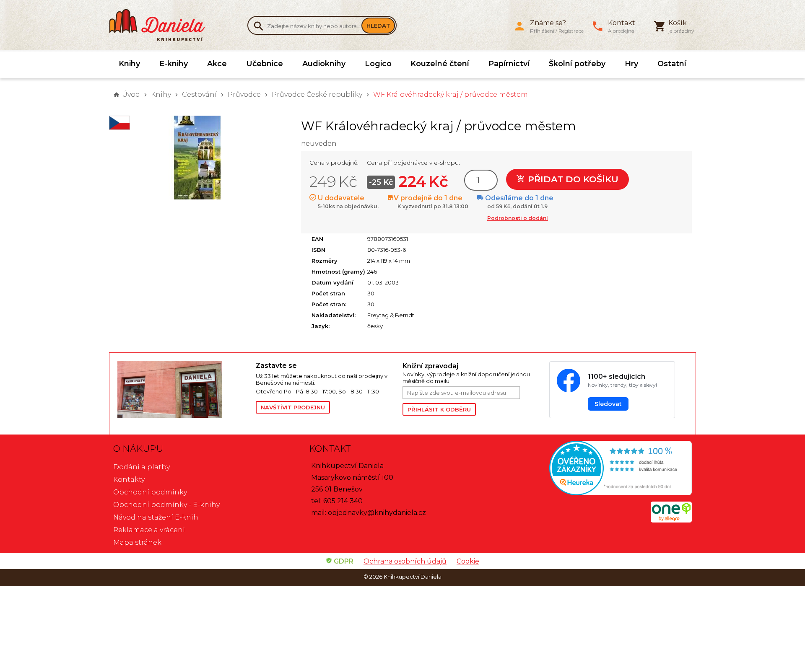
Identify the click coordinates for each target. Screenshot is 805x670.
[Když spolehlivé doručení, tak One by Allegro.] (671, 520)
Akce (217, 63)
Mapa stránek (137, 542)
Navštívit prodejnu (293, 407)
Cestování (199, 94)
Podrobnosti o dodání (517, 218)
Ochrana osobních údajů (405, 561)
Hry (631, 63)
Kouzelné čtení (439, 63)
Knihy (129, 63)
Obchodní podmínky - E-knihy (166, 505)
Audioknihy (323, 63)
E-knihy (173, 63)
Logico (378, 63)
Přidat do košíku (571, 179)
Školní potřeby (577, 63)
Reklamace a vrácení (149, 530)
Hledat (378, 25)
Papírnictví (509, 63)
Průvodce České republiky (317, 94)
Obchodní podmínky (150, 492)
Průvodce (244, 94)
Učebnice (264, 63)
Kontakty (129, 480)
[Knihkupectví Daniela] (161, 25)
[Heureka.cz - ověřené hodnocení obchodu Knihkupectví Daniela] (598, 469)
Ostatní (671, 63)
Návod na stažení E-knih (155, 517)
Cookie (468, 561)
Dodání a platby (141, 467)
